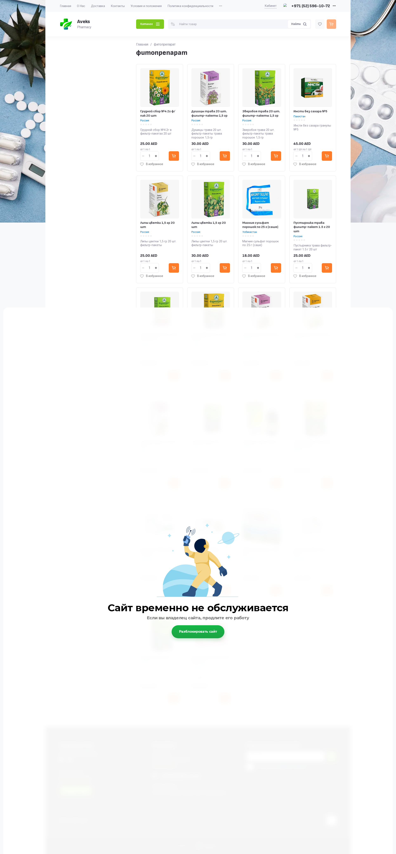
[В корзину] (174, 156)
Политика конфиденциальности (190, 6)
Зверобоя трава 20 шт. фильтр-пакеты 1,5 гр (261, 113)
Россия (144, 120)
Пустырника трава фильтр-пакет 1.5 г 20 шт (311, 227)
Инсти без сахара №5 (310, 111)
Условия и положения (146, 6)
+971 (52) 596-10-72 (310, 6)
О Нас (81, 6)
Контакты (118, 6)
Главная (65, 6)
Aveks (83, 22)
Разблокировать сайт (198, 631)
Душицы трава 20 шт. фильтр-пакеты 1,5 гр (209, 113)
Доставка (98, 6)
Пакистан (299, 116)
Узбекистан (249, 231)
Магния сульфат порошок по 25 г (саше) (260, 225)
